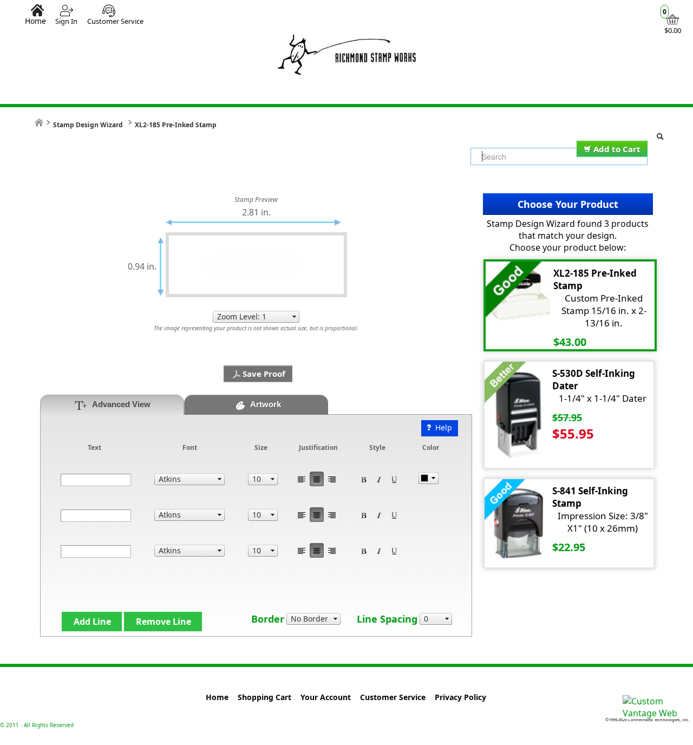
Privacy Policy (460, 697)
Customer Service (115, 21)
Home (35, 20)
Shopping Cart (264, 697)
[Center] (317, 479)
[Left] (302, 479)
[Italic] (379, 479)
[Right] (332, 479)
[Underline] (394, 479)
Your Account (325, 697)
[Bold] (364, 479)
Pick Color (429, 478)
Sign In (66, 21)
